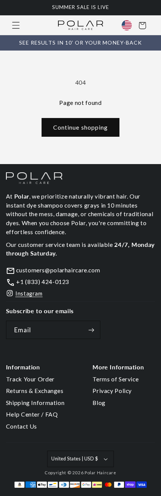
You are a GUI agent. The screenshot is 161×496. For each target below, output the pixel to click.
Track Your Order (30, 378)
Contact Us (21, 426)
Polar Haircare (100, 472)
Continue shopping (80, 127)
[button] (15, 25)
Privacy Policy (112, 390)
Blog (99, 402)
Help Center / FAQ (32, 414)
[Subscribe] (91, 330)
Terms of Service (115, 378)
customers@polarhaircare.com (57, 269)
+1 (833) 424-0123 (42, 281)
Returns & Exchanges (35, 390)
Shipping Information (35, 402)
